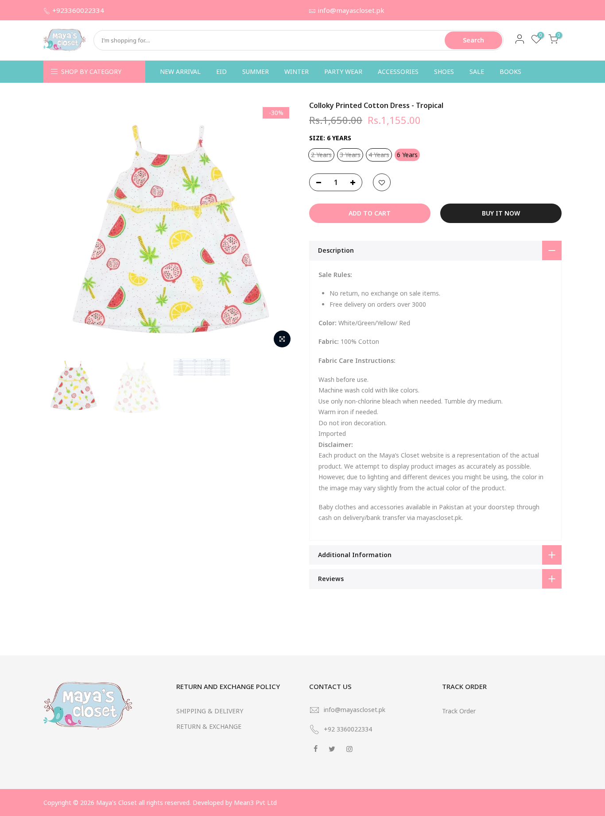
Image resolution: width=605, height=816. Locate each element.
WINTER (296, 71)
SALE (476, 71)
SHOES (444, 71)
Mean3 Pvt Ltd (255, 802)
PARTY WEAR (343, 71)
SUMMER (255, 71)
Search (473, 40)
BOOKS (510, 71)
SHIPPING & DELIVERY (209, 711)
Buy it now (501, 213)
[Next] (280, 226)
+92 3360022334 (348, 729)
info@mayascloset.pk (351, 10)
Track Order (459, 711)
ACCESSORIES (398, 71)
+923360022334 (78, 10)
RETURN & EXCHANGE (208, 726)
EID (221, 71)
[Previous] (59, 226)
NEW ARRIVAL (180, 71)
